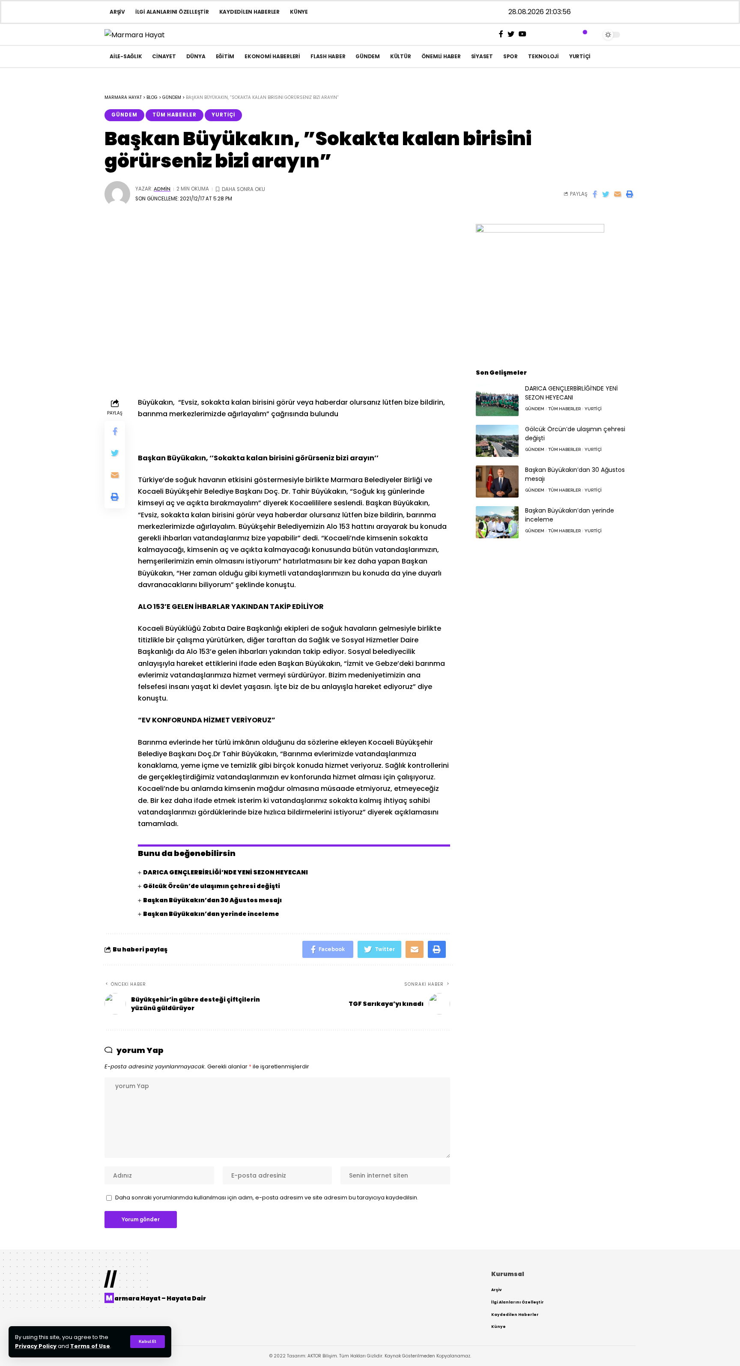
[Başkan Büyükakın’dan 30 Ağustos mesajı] (497, 481)
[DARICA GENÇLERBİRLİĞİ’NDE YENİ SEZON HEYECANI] (497, 400)
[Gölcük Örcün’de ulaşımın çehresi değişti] (497, 441)
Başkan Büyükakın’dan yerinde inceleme (211, 914)
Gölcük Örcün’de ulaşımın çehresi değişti (211, 886)
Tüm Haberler (174, 114)
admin (162, 189)
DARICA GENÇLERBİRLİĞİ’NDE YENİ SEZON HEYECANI (225, 872)
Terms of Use (90, 1346)
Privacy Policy (36, 1346)
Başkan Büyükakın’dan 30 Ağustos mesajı (212, 900)
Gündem (124, 114)
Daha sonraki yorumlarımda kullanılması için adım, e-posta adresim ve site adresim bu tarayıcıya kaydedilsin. (266, 1197)
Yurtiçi (223, 114)
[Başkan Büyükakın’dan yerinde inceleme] (497, 522)
